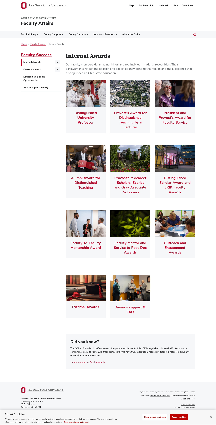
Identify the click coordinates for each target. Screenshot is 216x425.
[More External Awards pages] (57, 69)
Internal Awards (32, 62)
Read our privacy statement (76, 422)
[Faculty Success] (87, 35)
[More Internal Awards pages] (57, 62)
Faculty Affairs (37, 23)
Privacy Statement (188, 404)
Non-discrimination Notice (184, 407)
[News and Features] (116, 35)
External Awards (32, 69)
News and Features (104, 34)
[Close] (211, 417)
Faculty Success (77, 34)
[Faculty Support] (62, 35)
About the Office (131, 34)
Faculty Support (52, 34)
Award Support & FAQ (35, 87)
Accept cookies (179, 417)
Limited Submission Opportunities (34, 78)
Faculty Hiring (28, 34)
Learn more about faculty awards (88, 362)
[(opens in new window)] (42, 390)
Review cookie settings (155, 417)
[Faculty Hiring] (37, 35)
